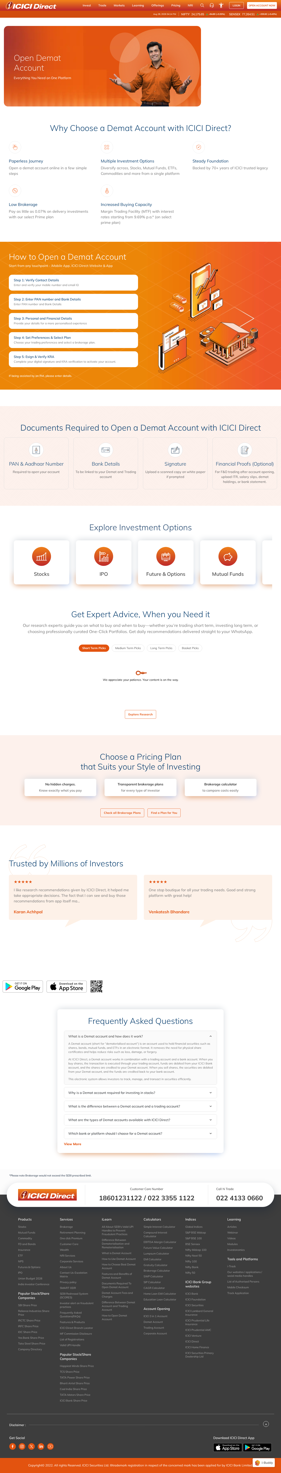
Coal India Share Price (73, 1389)
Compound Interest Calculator (155, 1234)
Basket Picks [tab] (190, 648)
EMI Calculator (152, 1259)
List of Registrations (72, 1339)
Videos (231, 1238)
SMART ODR (68, 1288)
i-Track (231, 1266)
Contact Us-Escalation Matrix (73, 1274)
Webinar (232, 1232)
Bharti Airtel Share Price (75, 1383)
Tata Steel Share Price (31, 1343)
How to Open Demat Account (114, 1317)
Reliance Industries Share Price (33, 1312)
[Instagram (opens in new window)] (22, 1446)
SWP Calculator (153, 1276)
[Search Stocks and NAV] (202, 5)
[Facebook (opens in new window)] (12, 1446)
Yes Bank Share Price (31, 1337)
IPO (20, 1272)
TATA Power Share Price (75, 1377)
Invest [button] (87, 5)
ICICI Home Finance (197, 1347)
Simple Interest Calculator (159, 1226)
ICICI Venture (193, 1335)
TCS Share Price (69, 1371)
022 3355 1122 (171, 1198)
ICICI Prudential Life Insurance (197, 1322)
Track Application (238, 1293)
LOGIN (236, 5)
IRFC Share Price (28, 1326)
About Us (65, 1267)
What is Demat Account (116, 1253)
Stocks (22, 1226)
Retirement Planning (72, 1232)
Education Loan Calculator (160, 1299)
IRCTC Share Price (29, 1320)
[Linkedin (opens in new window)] (41, 1446)
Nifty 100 (191, 1261)
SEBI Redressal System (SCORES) (74, 1295)
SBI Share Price (27, 1305)
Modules (232, 1244)
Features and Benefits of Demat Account (117, 1275)
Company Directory (30, 1349)
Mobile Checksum (238, 1287)
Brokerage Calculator (157, 1270)
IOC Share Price (27, 1332)
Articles (232, 1226)
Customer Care (69, 1244)
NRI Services (67, 1255)
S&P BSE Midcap (195, 1232)
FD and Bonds (27, 1244)
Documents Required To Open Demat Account (116, 1285)
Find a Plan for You (164, 813)
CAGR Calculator (154, 1288)
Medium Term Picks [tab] (128, 648)
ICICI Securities (194, 1305)
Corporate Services (71, 1261)
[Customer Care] (212, 5)
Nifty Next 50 (193, 1255)
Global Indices (193, 1226)
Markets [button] (119, 5)
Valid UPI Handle (70, 1345)
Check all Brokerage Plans (122, 813)
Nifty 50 (190, 1272)
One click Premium (71, 1238)
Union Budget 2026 (30, 1278)
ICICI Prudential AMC (198, 1330)
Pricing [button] (175, 5)
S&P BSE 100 (193, 1238)
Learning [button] (138, 5)
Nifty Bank (192, 1267)
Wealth (64, 1249)
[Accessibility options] (221, 5)
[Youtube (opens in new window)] (50, 1446)
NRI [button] (190, 5)
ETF (20, 1255)
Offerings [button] (157, 5)
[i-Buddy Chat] (264, 1462)
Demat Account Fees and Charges (117, 1294)
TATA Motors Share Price (75, 1394)
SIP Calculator (152, 1282)
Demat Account (153, 1321)
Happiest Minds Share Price (77, 1366)
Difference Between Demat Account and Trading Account (118, 1306)
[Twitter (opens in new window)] (31, 1446)
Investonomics (236, 1249)
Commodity (25, 1238)
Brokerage (66, 1226)
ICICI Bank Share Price (73, 1400)
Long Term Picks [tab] (161, 648)
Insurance (24, 1249)
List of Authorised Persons (243, 1281)
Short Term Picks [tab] (94, 648)
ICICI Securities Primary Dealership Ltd (199, 1354)
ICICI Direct (192, 1341)
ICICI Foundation (195, 1299)
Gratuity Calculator (155, 1265)
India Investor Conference (33, 1284)
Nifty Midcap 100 (196, 1249)
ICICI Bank (191, 1293)
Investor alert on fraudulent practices (77, 1304)
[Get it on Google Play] (257, 1447)
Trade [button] (102, 5)
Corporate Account (155, 1333)
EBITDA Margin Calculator (160, 1242)
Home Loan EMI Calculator (160, 1293)
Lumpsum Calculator (156, 1253)
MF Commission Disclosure (76, 1333)
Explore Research (140, 714)
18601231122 (120, 1198)
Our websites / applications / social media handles (244, 1273)
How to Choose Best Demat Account (119, 1266)
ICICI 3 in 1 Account (155, 1316)
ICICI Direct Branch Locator (76, 1327)
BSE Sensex (192, 1244)
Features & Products (72, 1322)
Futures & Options (29, 1267)
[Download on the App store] (228, 1447)
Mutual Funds (26, 1232)
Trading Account (154, 1327)
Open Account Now (262, 5)
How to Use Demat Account (119, 1258)
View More (72, 1144)
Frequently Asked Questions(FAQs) (71, 1314)
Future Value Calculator (158, 1247)
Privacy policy (68, 1282)
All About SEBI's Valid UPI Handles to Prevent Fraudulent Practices (117, 1230)
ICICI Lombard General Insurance (199, 1312)
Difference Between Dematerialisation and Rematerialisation (115, 1243)
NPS (20, 1261)
